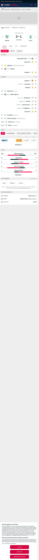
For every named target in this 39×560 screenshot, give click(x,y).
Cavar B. (28, 101)
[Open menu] (35, 4)
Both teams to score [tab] (24, 133)
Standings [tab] (23, 46)
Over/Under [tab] (10, 133)
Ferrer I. (16, 115)
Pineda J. (17, 122)
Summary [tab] (5, 51)
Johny (15, 91)
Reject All (19, 551)
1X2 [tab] (3, 133)
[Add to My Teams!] (2, 36)
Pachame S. (10, 115)
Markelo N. (22, 101)
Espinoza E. (10, 91)
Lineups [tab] (19, 51)
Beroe (7, 40)
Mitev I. (10, 125)
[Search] (31, 4)
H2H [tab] (16, 46)
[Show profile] (7, 36)
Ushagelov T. (26, 108)
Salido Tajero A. (21, 118)
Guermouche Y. (26, 105)
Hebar (30, 40)
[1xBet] (4, 140)
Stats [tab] (12, 51)
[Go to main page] (9, 5)
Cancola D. (27, 84)
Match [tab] (4, 46)
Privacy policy (31, 535)
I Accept (19, 547)
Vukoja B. (19, 108)
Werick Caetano (11, 118)
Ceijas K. (15, 125)
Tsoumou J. (21, 84)
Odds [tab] (10, 46)
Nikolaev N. (27, 98)
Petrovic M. (20, 98)
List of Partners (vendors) (9, 543)
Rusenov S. (11, 122)
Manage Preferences (19, 556)
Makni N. (19, 105)
